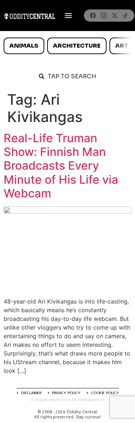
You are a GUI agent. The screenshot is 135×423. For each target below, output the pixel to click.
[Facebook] (93, 15)
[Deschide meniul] (68, 15)
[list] (67, 46)
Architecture (76, 45)
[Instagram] (104, 15)
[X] (114, 15)
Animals (23, 45)
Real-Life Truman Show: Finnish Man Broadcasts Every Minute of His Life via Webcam (61, 166)
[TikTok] (125, 15)
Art (121, 45)
